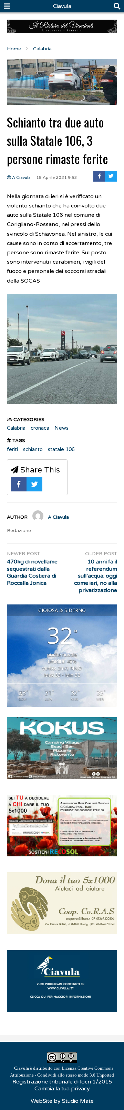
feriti (12, 449)
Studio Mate (78, 1101)
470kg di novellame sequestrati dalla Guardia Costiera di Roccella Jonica (32, 572)
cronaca (40, 428)
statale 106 (61, 449)
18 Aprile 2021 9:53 (56, 177)
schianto (33, 449)
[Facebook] (99, 176)
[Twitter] (111, 176)
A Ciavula (21, 177)
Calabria (16, 428)
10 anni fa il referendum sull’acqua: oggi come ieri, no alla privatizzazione (95, 576)
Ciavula (62, 6)
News (61, 428)
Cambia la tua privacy (62, 1088)
